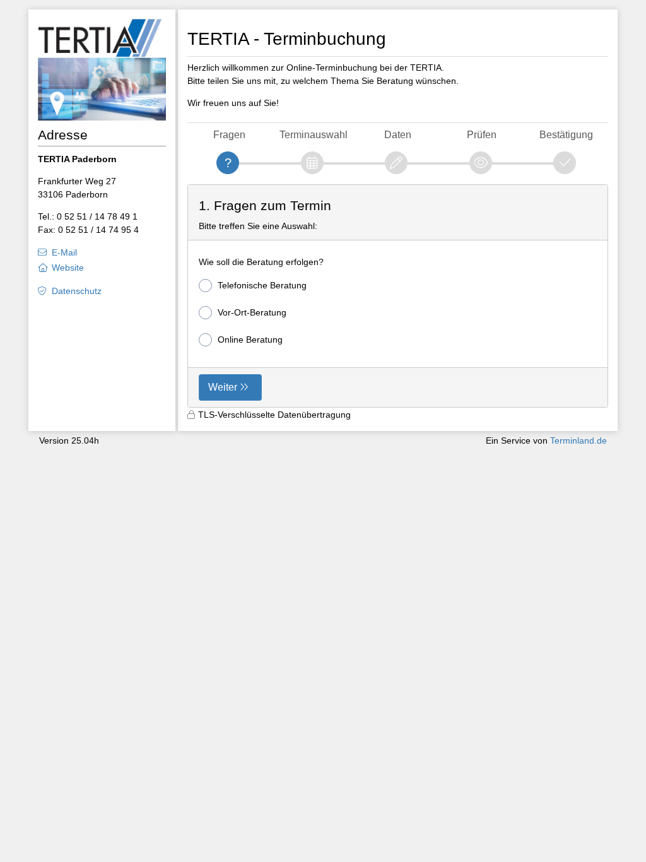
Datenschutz (77, 291)
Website (68, 268)
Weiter (222, 387)
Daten (397, 134)
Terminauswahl (313, 134)
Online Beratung (250, 339)
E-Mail (64, 252)
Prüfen (481, 134)
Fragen (229, 134)
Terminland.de (578, 440)
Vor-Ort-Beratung (252, 312)
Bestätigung (566, 134)
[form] (398, 296)
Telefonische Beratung (262, 285)
